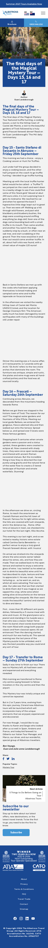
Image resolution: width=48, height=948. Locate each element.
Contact (24, 903)
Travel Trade (24, 898)
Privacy (24, 883)
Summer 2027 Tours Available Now (24, 3)
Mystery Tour (8, 767)
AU (25, 12)
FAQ (24, 893)
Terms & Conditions (24, 889)
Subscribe (16, 832)
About (24, 879)
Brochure (12, 24)
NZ (31, 12)
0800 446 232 (36, 24)
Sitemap (24, 908)
